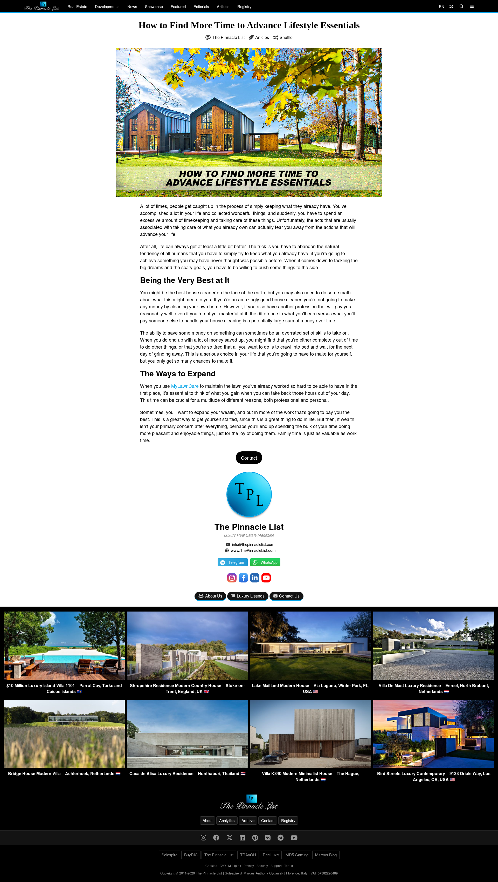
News (132, 6)
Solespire (169, 854)
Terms (288, 865)
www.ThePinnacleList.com (253, 550)
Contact (267, 820)
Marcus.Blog (326, 854)
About (207, 820)
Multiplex (234, 865)
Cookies (211, 865)
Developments (107, 6)
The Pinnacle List (228, 37)
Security (262, 865)
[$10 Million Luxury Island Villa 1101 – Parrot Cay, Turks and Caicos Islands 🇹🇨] (64, 678)
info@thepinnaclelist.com (253, 544)
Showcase (154, 6)
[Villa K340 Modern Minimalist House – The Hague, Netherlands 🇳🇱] (310, 766)
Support (276, 865)
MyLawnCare (185, 385)
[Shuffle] (451, 6)
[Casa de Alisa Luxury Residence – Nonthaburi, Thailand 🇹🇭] (187, 766)
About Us (213, 596)
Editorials (201, 6)
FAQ (223, 865)
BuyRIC (191, 854)
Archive (247, 820)
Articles (223, 6)
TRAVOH (248, 854)
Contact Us (289, 596)
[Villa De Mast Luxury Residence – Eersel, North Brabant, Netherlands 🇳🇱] (433, 678)
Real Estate (77, 6)
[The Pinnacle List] (249, 802)
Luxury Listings (251, 596)
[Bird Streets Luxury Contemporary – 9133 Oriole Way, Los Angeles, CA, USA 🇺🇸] (433, 766)
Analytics (227, 820)
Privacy (249, 865)
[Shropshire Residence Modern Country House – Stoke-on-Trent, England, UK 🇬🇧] (187, 678)
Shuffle (286, 37)
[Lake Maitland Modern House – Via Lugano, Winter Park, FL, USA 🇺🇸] (310, 678)
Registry (244, 6)
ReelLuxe (271, 854)
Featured (178, 6)
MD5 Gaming (297, 854)
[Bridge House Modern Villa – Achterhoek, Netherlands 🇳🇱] (64, 766)
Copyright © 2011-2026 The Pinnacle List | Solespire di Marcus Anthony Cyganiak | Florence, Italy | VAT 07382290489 (249, 873)
